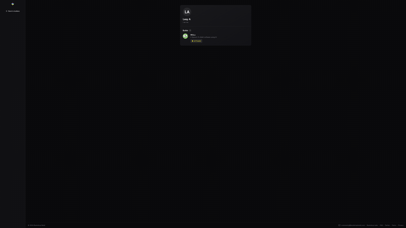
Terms (394, 225)
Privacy (400, 225)
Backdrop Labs (372, 225)
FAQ (381, 225)
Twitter (387, 225)
